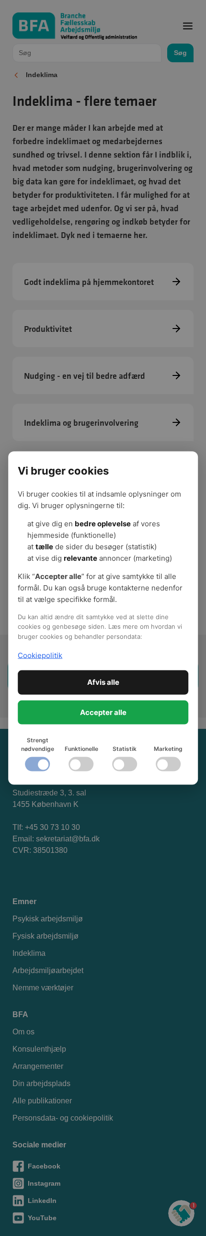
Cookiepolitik (40, 654)
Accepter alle (103, 711)
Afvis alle (103, 682)
